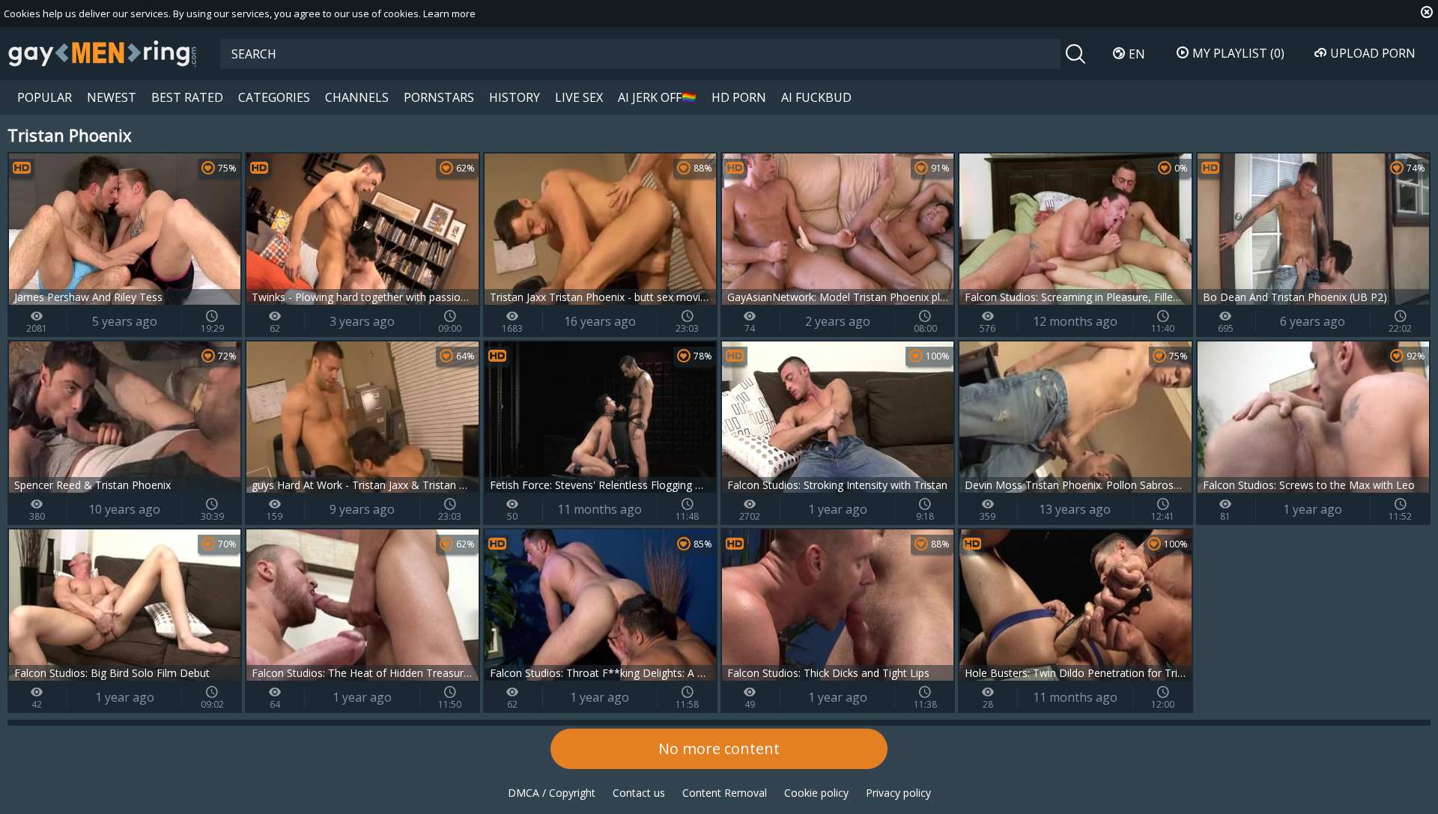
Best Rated (187, 97)
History (514, 97)
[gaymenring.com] (102, 53)
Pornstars (439, 97)
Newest (111, 97)
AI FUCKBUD (816, 97)
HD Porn (739, 97)
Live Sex (579, 97)
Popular (44, 97)
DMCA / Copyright (551, 793)
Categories (274, 97)
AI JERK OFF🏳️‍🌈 (657, 97)
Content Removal (724, 793)
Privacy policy (898, 793)
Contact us (639, 793)
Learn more (449, 13)
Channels (357, 97)
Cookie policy (816, 793)
